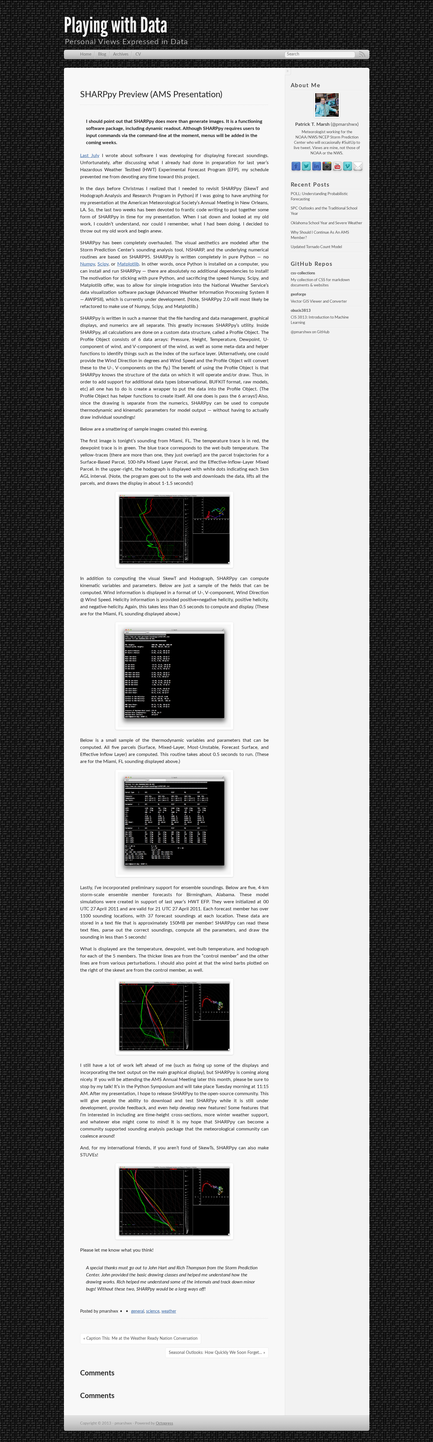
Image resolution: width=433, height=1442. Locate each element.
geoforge (298, 294)
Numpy (87, 264)
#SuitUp (349, 142)
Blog (102, 54)
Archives (120, 54)
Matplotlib (128, 264)
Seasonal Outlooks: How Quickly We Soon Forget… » (217, 1353)
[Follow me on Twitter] (306, 170)
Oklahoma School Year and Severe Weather (326, 223)
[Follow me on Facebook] (296, 170)
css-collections (303, 273)
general (137, 1311)
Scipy (102, 264)
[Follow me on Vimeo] (327, 170)
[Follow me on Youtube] (337, 170)
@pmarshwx (344, 124)
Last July (90, 155)
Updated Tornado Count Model (316, 247)
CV (138, 54)
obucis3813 (301, 310)
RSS (362, 54)
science (152, 1311)
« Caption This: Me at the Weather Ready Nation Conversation (140, 1338)
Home (85, 54)
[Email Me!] (358, 170)
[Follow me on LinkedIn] (316, 170)
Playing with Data (115, 25)
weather (168, 1311)
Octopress (164, 1423)
